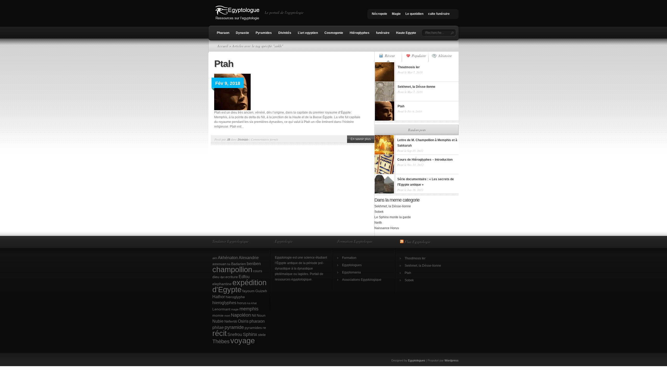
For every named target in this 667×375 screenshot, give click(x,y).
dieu (215, 277)
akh (214, 258)
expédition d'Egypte (239, 286)
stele (262, 335)
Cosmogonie (333, 33)
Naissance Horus (386, 228)
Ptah (223, 63)
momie (218, 315)
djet (222, 277)
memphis (248, 308)
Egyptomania (351, 272)
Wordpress (451, 360)
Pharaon (223, 33)
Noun (261, 315)
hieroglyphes (224, 302)
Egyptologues (352, 265)
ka (248, 303)
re (264, 328)
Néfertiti (230, 321)
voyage (242, 340)
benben (254, 263)
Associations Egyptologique (361, 280)
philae (218, 327)
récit (219, 333)
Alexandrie (249, 257)
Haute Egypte (406, 33)
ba (228, 264)
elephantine (222, 284)
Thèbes (221, 341)
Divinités (284, 33)
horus (241, 303)
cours (257, 271)
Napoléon (241, 315)
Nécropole (379, 14)
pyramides (253, 328)
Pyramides (264, 33)
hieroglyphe (235, 297)
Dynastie (242, 33)
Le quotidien (414, 14)
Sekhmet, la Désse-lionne (392, 206)
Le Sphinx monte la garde (392, 217)
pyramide (234, 327)
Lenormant (221, 309)
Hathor (218, 296)
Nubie (218, 321)
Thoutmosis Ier (415, 258)
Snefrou (234, 334)
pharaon (257, 321)
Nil (254, 315)
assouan (219, 264)
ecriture (231, 277)
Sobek (379, 212)
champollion (232, 269)
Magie (396, 14)
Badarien (238, 264)
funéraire (383, 33)
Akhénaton (228, 257)
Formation (349, 258)
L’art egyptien (308, 33)
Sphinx (250, 334)
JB (228, 139)
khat (254, 303)
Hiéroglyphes (359, 33)
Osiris (243, 321)
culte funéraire (439, 14)
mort (227, 315)
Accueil (222, 45)
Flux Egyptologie (417, 241)
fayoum (248, 291)
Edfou (244, 276)
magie (235, 309)
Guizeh (261, 291)
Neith (378, 222)
